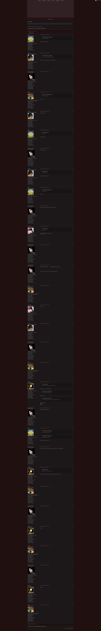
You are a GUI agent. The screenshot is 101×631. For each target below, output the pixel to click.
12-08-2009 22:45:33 (46, 446)
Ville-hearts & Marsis (31, 28)
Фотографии (38, 28)
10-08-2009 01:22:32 (46, 244)
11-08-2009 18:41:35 (46, 362)
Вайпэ (29, 285)
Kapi (28, 34)
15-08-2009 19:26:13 (46, 545)
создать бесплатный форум (69, 628)
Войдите (34, 26)
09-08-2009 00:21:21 (46, 71)
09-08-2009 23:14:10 (46, 187)
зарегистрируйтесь (39, 26)
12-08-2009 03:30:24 (46, 381)
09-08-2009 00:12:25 (46, 34)
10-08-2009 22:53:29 (46, 323)
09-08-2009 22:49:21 (46, 148)
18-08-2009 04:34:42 (46, 585)
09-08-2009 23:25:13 (46, 205)
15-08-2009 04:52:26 (46, 526)
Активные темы (50, 19)
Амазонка (29, 226)
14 (35, 31)
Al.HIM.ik (29, 381)
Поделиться (41, 34)
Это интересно (42, 234)
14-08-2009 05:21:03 (46, 486)
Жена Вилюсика (30, 71)
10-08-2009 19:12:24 (46, 285)
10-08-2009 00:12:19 (46, 226)
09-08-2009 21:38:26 (46, 111)
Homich (29, 111)
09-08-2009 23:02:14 (46, 168)
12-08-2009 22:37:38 (46, 407)
